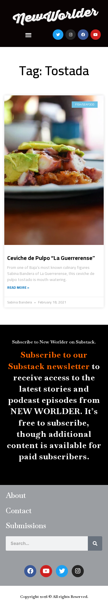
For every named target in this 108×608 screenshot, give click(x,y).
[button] (28, 35)
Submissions (26, 525)
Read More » (18, 287)
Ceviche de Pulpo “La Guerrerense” (51, 257)
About (16, 495)
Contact (19, 510)
